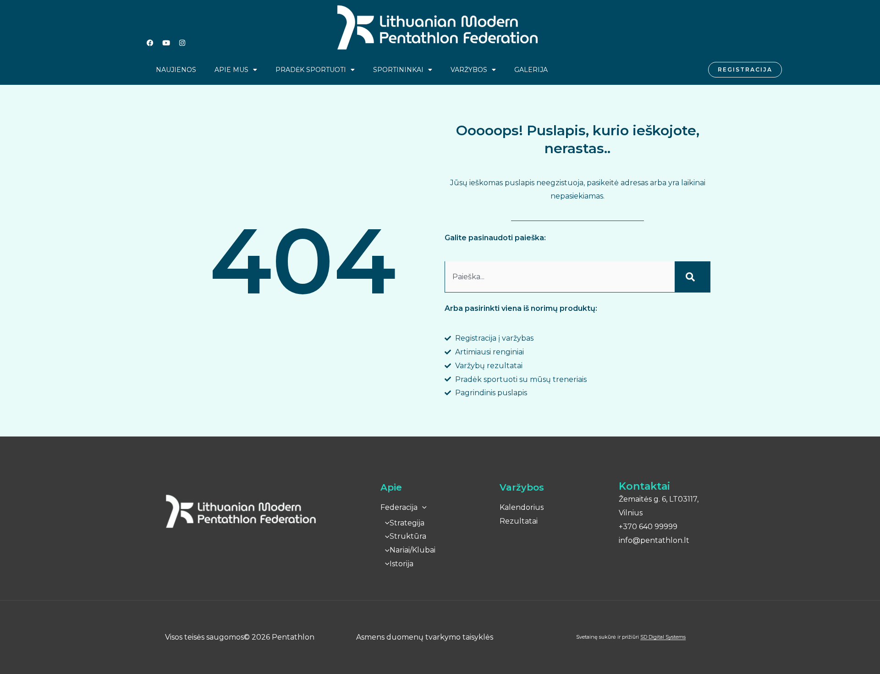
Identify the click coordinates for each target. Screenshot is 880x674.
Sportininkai (398, 70)
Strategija (407, 523)
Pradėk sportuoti (310, 70)
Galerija (531, 70)
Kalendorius (522, 507)
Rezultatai (519, 521)
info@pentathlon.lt (654, 540)
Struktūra (408, 536)
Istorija (401, 563)
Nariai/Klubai (412, 550)
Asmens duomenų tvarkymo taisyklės (424, 637)
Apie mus (231, 70)
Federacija (399, 507)
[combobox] (560, 277)
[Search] (692, 277)
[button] (422, 507)
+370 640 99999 (648, 526)
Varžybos (469, 70)
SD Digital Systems (663, 637)
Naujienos (176, 70)
